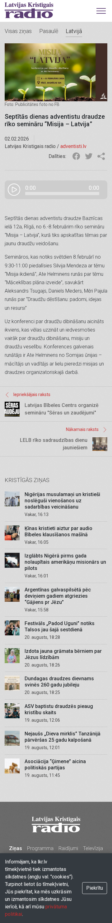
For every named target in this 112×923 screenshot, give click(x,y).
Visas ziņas (18, 31)
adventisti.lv (73, 146)
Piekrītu (94, 888)
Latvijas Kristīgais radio (29, 10)
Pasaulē (48, 31)
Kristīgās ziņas (27, 480)
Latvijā (74, 31)
